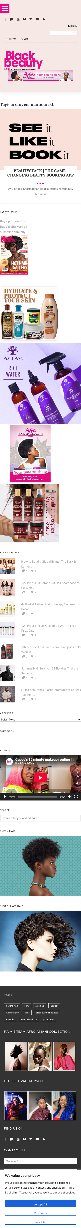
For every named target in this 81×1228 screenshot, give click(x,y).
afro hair (39, 1005)
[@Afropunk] (16, 1106)
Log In (72, 26)
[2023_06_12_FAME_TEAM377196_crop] (40, 1056)
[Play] (5, 797)
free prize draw (29, 1019)
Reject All (40, 1222)
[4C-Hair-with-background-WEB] (40, 895)
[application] (40, 777)
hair (27, 1012)
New (26, 1005)
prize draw (48, 1019)
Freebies (10, 1019)
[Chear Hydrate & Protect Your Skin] (29, 341)
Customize (40, 1213)
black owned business (47, 1012)
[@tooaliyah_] (40, 1106)
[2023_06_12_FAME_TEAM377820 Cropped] (64, 1056)
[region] (40, 1199)
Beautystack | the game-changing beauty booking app (40, 172)
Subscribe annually (12, 232)
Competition (12, 1012)
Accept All (40, 1204)
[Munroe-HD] (40, 970)
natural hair (12, 1005)
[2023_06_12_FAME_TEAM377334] (16, 1056)
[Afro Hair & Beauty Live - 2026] (29, 482)
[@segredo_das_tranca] (64, 1106)
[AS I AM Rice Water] (40, 423)
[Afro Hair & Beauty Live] (40, 79)
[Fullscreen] (76, 797)
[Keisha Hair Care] (29, 541)
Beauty (54, 1005)
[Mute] (70, 797)
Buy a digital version (13, 226)
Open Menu (4, 8)
